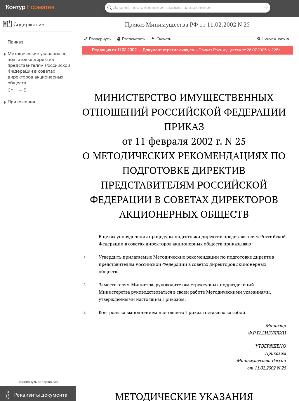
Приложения (21, 101)
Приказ (15, 42)
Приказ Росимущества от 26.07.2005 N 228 (238, 50)
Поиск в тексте (275, 38)
